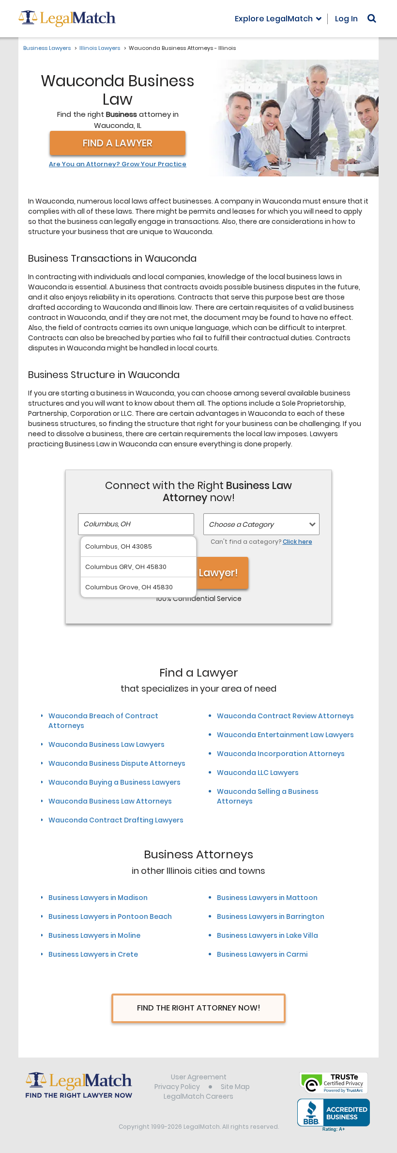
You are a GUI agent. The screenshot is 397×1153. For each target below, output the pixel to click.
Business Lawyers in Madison (98, 897)
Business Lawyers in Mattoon (267, 897)
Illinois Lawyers (99, 48)
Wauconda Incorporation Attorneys (281, 753)
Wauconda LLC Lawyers (258, 772)
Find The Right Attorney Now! (198, 1007)
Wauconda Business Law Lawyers (106, 744)
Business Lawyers (47, 48)
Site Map (235, 1086)
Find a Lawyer (118, 143)
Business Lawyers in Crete (93, 954)
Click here (297, 541)
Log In (346, 18)
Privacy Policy (177, 1086)
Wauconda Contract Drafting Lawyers (115, 820)
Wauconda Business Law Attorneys (110, 801)
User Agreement (199, 1077)
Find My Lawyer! (198, 573)
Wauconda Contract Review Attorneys (285, 716)
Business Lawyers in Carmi (262, 954)
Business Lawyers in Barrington (270, 916)
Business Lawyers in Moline (94, 935)
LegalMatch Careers (198, 1096)
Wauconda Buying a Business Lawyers (114, 782)
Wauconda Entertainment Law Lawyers (285, 735)
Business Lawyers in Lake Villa (267, 935)
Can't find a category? (261, 541)
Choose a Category (241, 524)
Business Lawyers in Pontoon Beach (110, 916)
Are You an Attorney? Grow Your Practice (117, 164)
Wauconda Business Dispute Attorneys (116, 763)
